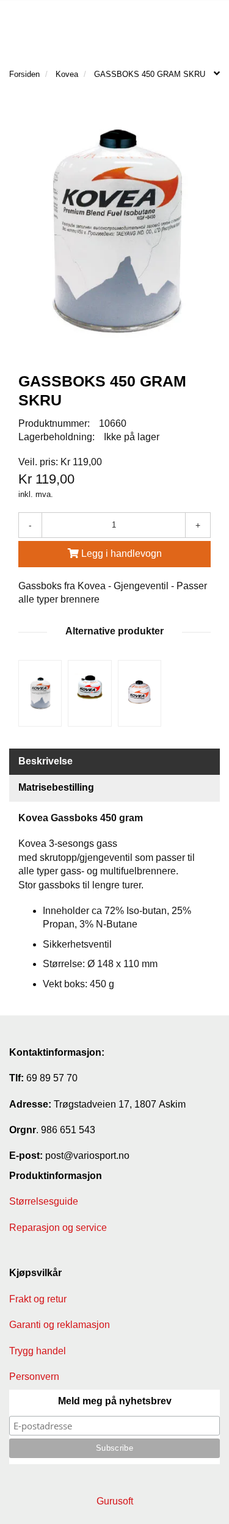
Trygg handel (37, 1351)
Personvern (34, 1376)
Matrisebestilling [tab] (56, 787)
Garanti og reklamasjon (59, 1324)
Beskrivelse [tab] (45, 761)
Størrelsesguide (43, 1201)
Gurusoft (114, 1501)
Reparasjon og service (58, 1227)
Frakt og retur (38, 1299)
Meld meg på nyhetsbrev (115, 1401)
